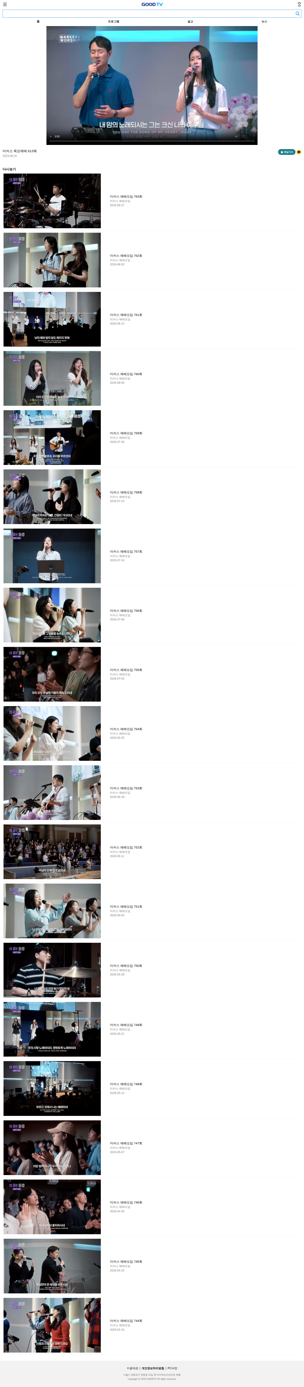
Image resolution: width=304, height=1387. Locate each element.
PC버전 (172, 1368)
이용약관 (132, 1368)
